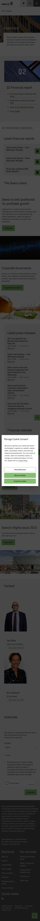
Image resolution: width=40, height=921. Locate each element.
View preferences (20, 470)
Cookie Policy (22, 460)
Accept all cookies (20, 481)
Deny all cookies (20, 475)
